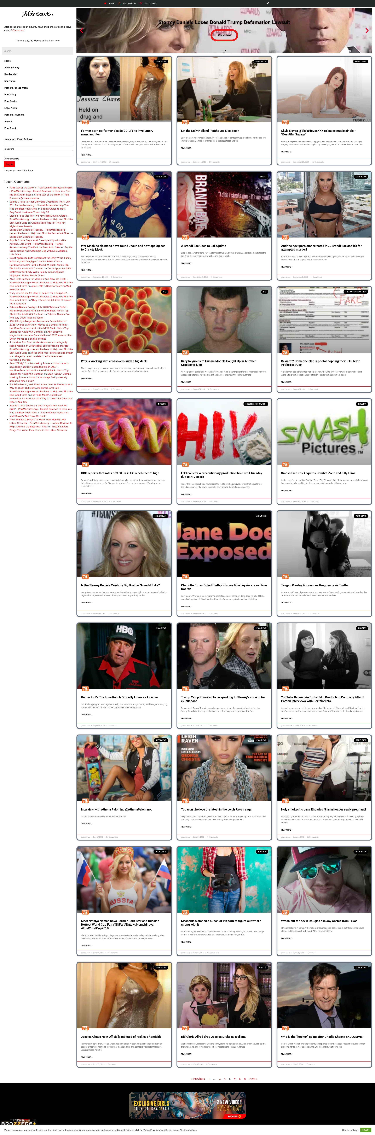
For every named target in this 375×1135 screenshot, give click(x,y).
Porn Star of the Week (16, 87)
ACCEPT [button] (366, 1130)
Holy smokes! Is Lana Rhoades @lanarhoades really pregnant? (323, 809)
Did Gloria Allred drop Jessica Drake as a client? (213, 1037)
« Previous (198, 1079)
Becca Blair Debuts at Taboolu (26, 236)
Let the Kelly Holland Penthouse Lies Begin (210, 131)
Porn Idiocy (10, 94)
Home (7, 60)
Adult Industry (11, 67)
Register (28, 170)
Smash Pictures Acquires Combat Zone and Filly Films (318, 473)
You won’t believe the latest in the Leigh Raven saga (216, 809)
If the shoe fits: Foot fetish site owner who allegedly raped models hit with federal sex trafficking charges (41, 356)
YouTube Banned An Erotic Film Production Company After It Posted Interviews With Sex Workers (322, 699)
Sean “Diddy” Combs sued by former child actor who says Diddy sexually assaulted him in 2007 (40, 377)
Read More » (86, 155)
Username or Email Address (18, 139)
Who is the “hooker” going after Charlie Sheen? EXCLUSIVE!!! (322, 1037)
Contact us (18, 30)
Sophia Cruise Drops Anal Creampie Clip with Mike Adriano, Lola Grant (41, 251)
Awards (8, 121)
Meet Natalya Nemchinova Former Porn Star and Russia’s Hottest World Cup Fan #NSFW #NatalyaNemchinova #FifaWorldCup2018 (120, 924)
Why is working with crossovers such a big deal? (114, 361)
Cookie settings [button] (350, 1130)
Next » (253, 1079)
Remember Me (12, 159)
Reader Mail (10, 74)
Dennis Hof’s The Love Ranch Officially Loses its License (119, 697)
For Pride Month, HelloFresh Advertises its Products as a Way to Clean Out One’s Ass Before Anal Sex (41, 398)
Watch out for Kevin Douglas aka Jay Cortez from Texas (319, 921)
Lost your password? (13, 170)
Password (9, 149)
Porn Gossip (10, 128)
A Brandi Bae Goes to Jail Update (203, 246)
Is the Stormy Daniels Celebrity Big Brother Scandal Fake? (120, 585)
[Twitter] (267, 3)
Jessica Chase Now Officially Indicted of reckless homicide (121, 1037)
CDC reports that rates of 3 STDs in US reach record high (120, 473)
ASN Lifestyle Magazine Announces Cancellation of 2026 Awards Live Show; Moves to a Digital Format (40, 335)
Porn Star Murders (14, 114)
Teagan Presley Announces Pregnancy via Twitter (315, 585)
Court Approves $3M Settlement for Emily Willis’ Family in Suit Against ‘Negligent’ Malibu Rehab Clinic (40, 272)
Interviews (9, 81)
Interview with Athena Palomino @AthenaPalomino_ (116, 809)
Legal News (10, 108)
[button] (81, 30)
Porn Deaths (10, 101)
